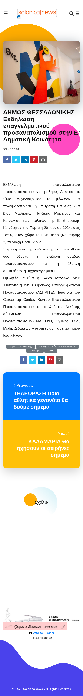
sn (5, 149)
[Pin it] (34, 159)
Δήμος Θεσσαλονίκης (21, 346)
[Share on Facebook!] (7, 159)
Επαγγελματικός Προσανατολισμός (57, 346)
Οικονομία (35, 350)
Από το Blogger (43, 633)
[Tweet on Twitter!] (16, 159)
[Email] (43, 159)
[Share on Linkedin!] (25, 159)
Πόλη (50, 350)
